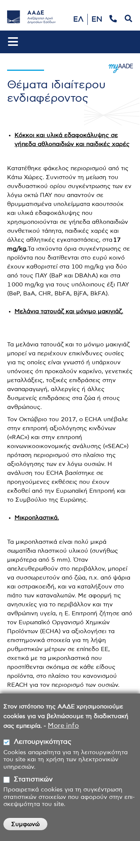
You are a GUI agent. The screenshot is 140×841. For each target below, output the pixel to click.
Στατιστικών (33, 779)
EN (96, 19)
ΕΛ (78, 19)
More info (63, 726)
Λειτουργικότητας (42, 742)
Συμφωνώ (25, 824)
